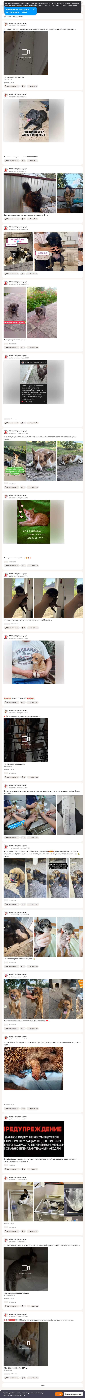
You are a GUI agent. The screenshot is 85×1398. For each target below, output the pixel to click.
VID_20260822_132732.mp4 (14, 77)
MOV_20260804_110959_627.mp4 (16, 1368)
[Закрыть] (34, 9)
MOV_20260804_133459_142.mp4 (16, 1293)
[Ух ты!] (7, 1302)
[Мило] (9, 419)
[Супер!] (7, 773)
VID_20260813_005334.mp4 (14, 764)
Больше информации (68, 5)
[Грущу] (7, 343)
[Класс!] (5, 343)
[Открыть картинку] (30, 193)
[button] (12, 86)
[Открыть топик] (42, 29)
